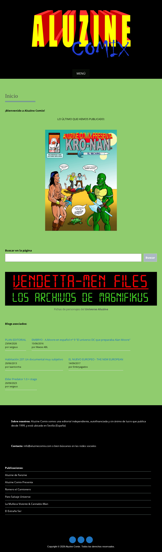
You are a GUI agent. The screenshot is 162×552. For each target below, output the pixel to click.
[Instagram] (89, 539)
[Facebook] (81, 539)
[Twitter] (72, 539)
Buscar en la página (18, 250)
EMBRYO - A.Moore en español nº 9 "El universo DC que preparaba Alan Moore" (81, 340)
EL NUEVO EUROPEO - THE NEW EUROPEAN (96, 359)
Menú (81, 73)
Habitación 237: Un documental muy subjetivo (34, 359)
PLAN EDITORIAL (15, 340)
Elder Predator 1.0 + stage (21, 379)
